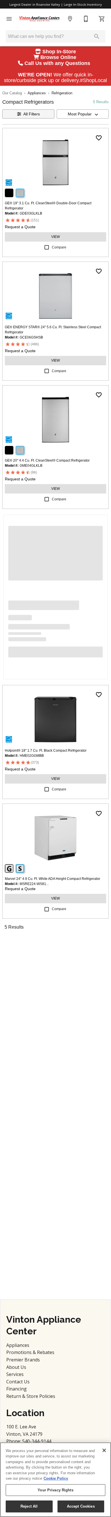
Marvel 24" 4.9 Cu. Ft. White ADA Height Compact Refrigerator (52, 879)
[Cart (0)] (102, 19)
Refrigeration (62, 93)
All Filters (31, 114)
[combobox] (83, 114)
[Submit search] (97, 36)
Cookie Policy (56, 1478)
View (55, 237)
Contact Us (18, 1382)
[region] (55, 1479)
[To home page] (39, 18)
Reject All (29, 1506)
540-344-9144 (36, 1441)
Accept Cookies (81, 1506)
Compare (59, 247)
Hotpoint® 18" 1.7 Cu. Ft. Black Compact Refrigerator (46, 751)
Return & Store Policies (30, 1396)
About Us (16, 1367)
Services (15, 1374)
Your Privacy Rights (55, 1490)
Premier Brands (23, 1360)
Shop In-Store (58, 51)
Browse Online (58, 57)
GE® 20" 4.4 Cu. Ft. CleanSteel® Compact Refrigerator (47, 460)
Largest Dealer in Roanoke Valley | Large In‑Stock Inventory (55, 4)
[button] (9, 19)
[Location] (70, 19)
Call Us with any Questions (58, 63)
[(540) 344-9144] (86, 19)
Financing (16, 1389)
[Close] (104, 1450)
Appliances (37, 93)
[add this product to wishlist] (99, 138)
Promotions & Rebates (30, 1352)
